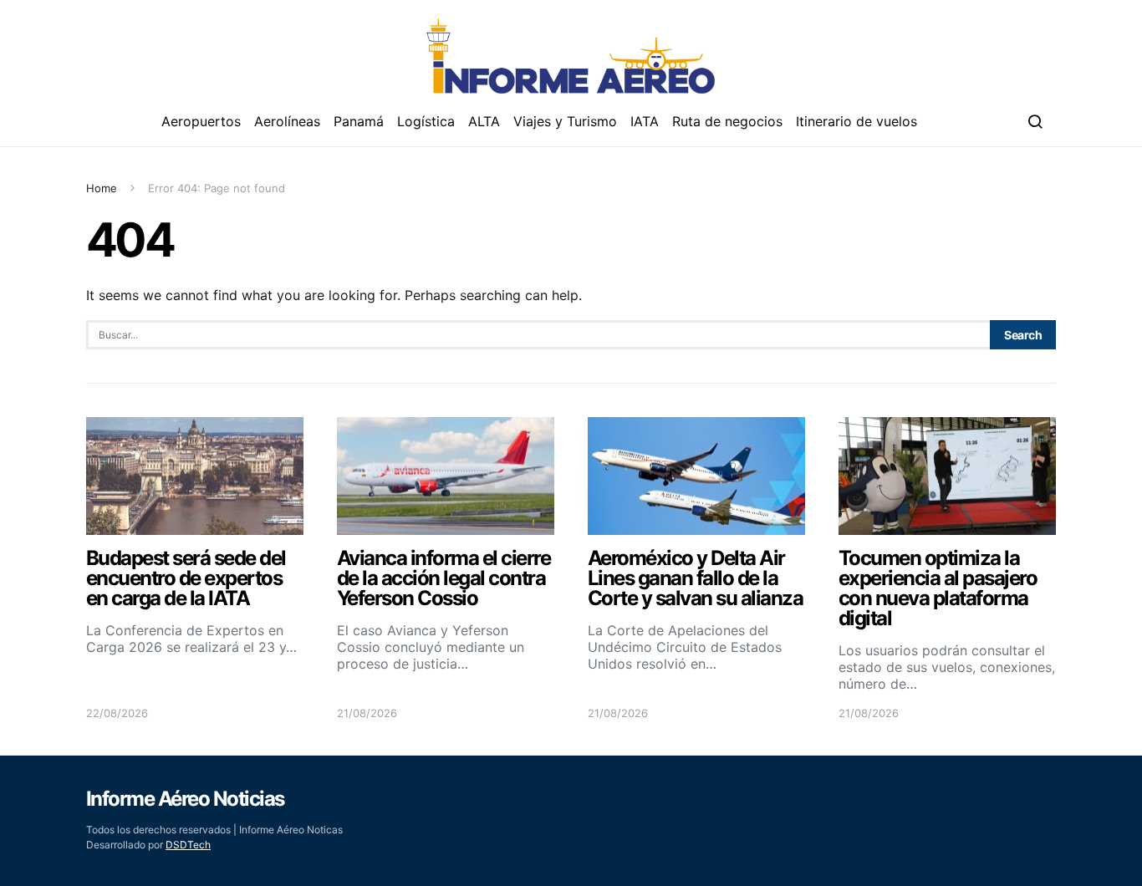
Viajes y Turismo (565, 121)
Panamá (359, 121)
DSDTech (188, 844)
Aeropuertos (201, 121)
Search (1023, 335)
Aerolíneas (287, 121)
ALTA (484, 121)
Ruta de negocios (727, 121)
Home (101, 188)
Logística (426, 121)
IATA (644, 121)
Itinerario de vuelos (856, 121)
